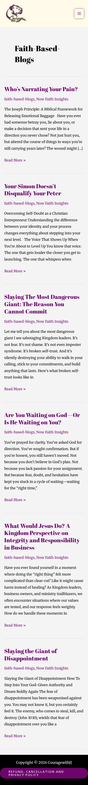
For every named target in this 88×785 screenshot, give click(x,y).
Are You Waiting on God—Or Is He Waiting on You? (42, 418)
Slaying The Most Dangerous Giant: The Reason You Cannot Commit (41, 304)
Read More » (15, 159)
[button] (44, 773)
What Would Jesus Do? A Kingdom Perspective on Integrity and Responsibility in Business (42, 536)
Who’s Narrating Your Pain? (41, 89)
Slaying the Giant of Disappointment (30, 654)
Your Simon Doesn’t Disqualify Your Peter (32, 189)
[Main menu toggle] (79, 13)
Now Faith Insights (52, 99)
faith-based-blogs (19, 99)
